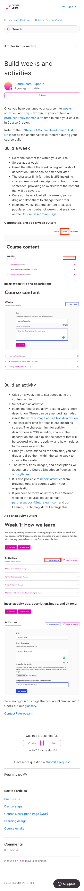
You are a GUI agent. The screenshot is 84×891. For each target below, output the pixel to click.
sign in (17, 860)
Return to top (13, 774)
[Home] (12, 9)
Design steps (13, 806)
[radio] (32, 743)
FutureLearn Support (29, 84)
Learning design (15, 821)
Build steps (12, 799)
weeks (67, 108)
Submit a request (58, 762)
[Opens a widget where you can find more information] (66, 884)
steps (28, 113)
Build (38, 20)
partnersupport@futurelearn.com (35, 502)
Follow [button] (42, 95)
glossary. (31, 706)
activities (10, 113)
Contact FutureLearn (18, 713)
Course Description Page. (40, 214)
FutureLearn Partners (17, 20)
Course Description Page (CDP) (26, 814)
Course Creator (55, 20)
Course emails (14, 828)
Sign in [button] (71, 6)
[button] (63, 7)
